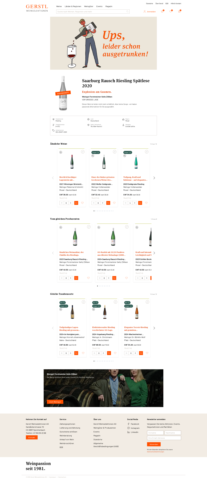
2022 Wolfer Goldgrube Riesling (101, 184)
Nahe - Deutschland (67, 340)
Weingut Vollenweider (100, 187)
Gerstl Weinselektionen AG (104, 424)
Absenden (154, 444)
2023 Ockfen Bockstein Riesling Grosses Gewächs (149, 259)
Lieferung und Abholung (70, 428)
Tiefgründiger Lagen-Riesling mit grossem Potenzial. (68, 329)
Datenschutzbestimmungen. (155, 452)
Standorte (149, 3)
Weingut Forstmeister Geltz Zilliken (97, 96)
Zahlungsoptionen (67, 424)
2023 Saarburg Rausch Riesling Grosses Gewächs (72, 259)
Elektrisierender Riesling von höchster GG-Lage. (103, 328)
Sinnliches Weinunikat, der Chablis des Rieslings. (71, 253)
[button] (127, 11)
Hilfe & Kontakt (176, 3)
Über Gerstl (159, 3)
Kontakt (31, 437)
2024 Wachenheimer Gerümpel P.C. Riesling (134, 334)
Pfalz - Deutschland (100, 340)
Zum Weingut (55, 402)
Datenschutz (62, 477)
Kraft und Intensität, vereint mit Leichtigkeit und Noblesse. (150, 253)
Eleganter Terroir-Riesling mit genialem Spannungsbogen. (136, 329)
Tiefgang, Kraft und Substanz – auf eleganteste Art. (135, 178)
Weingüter (88, 6)
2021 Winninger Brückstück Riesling (71, 184)
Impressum (52, 477)
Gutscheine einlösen (68, 431)
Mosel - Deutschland (68, 190)
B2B (166, 3)
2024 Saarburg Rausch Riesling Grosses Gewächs (110, 259)
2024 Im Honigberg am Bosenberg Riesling (69, 334)
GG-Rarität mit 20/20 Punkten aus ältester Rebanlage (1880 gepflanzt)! (110, 253)
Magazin (108, 6)
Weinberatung (66, 435)
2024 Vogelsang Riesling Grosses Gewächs (102, 334)
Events (99, 6)
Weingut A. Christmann (102, 337)
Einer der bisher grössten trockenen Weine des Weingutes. (102, 178)
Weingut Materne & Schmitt (71, 187)
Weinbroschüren (67, 443)
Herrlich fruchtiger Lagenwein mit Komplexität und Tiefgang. (71, 178)
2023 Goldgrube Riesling (133, 184)
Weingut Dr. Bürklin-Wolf (134, 337)
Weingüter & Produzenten (104, 428)
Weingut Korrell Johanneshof (71, 337)
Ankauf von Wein (67, 439)
